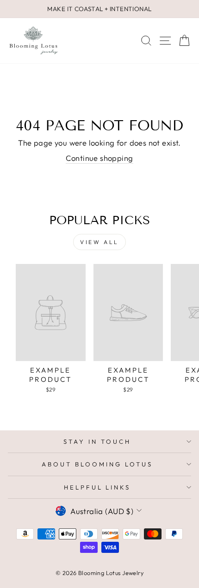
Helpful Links (97, 487)
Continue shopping (99, 158)
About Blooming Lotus (97, 464)
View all (99, 242)
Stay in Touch (97, 441)
